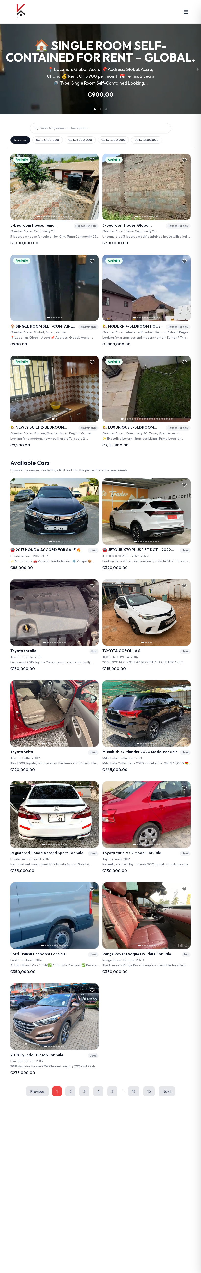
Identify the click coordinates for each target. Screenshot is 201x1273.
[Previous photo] (15, 186)
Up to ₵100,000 (47, 140)
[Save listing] (92, 160)
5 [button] (112, 1091)
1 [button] (57, 1091)
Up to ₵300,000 (113, 140)
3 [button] (84, 1091)
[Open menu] (186, 11)
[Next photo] (93, 186)
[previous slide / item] (3, 69)
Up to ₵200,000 (80, 140)
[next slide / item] (197, 69)
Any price (20, 140)
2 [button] (70, 1091)
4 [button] (98, 1091)
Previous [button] (37, 1091)
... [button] (122, 1089)
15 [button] (134, 1091)
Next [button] (167, 1091)
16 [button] (149, 1091)
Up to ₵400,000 (147, 140)
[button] (95, 109)
